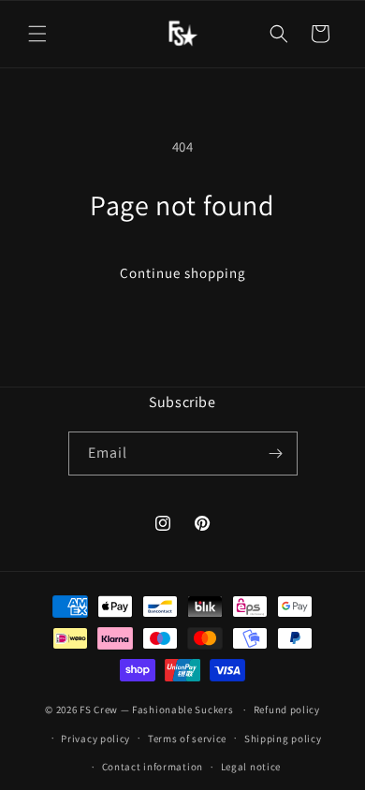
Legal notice (251, 766)
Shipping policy (283, 738)
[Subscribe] (276, 453)
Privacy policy (95, 738)
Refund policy (287, 709)
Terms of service (187, 738)
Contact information (152, 766)
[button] (37, 33)
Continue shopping (183, 273)
